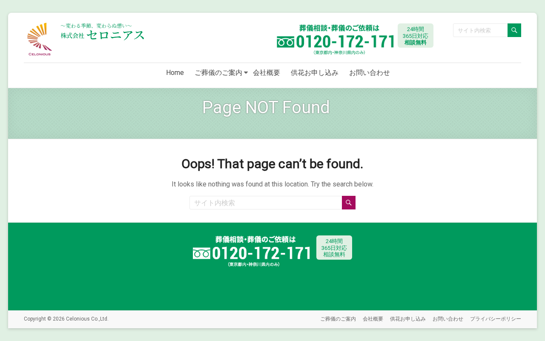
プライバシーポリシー (495, 318)
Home (175, 73)
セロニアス (102, 34)
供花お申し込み (314, 73)
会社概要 (266, 73)
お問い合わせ (369, 73)
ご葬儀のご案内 (218, 73)
